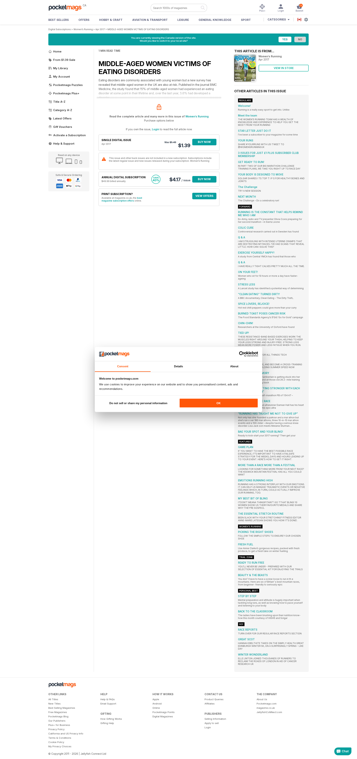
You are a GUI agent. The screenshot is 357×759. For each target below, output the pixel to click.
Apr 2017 (100, 29)
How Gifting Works (111, 718)
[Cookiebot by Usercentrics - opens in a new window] (242, 354)
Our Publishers (56, 720)
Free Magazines (57, 712)
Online (156, 707)
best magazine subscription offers (122, 199)
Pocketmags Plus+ (66, 93)
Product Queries (214, 699)
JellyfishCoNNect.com (269, 712)
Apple (155, 699)
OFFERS (83, 20)
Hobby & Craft (111, 20)
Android (157, 703)
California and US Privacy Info (65, 733)
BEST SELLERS (58, 20)
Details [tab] (178, 366)
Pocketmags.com (266, 703)
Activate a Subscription (69, 135)
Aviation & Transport (150, 20)
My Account (61, 76)
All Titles (53, 699)
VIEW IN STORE (284, 68)
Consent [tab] (122, 366)
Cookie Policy (56, 742)
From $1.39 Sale (64, 60)
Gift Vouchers (62, 127)
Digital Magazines (162, 716)
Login (155, 129)
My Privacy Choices (59, 746)
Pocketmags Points (163, 712)
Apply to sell (212, 723)
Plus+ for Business (59, 724)
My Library (60, 68)
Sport (246, 20)
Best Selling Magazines (61, 707)
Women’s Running (83, 29)
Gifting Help (107, 723)
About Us (262, 699)
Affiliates (210, 703)
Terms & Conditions (59, 737)
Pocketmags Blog (58, 716)
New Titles (54, 703)
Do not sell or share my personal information (138, 403)
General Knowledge (215, 20)
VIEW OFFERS (204, 195)
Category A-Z (62, 110)
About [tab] (234, 366)
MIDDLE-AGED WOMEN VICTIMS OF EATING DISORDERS (138, 29)
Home (57, 51)
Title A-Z (59, 101)
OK (218, 403)
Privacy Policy (56, 729)
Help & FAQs (107, 699)
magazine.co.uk (266, 707)
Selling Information (215, 718)
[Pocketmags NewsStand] (67, 7)
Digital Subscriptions (59, 29)
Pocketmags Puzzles (68, 85)
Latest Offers (62, 118)
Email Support (108, 703)
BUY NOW (204, 141)
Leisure (183, 20)
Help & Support (63, 143)
